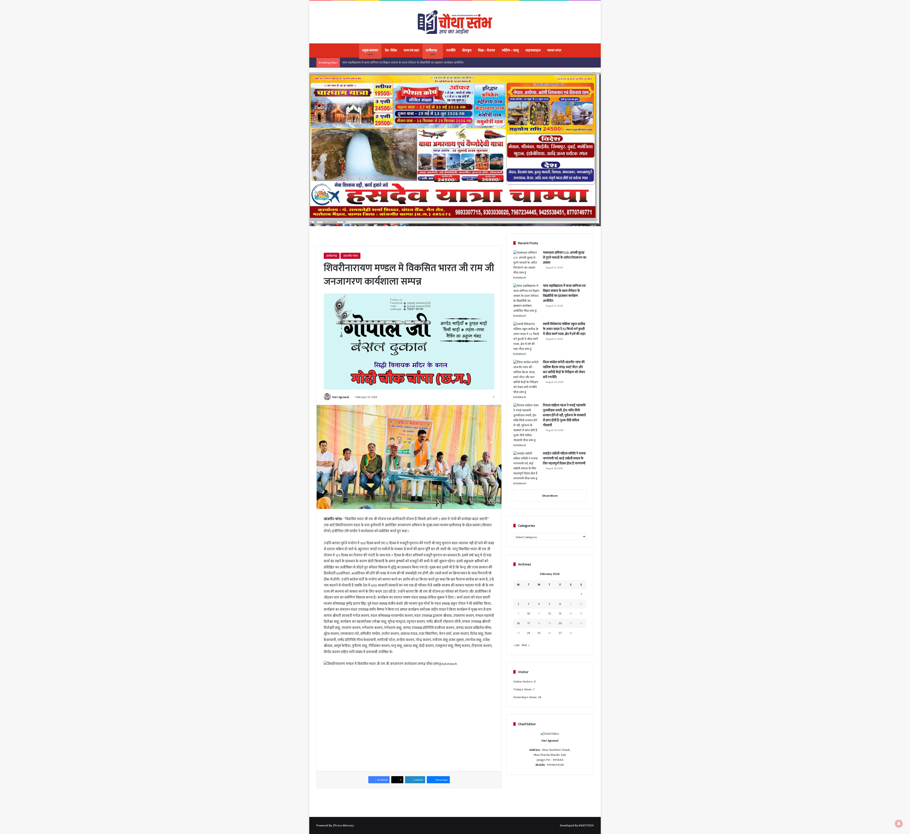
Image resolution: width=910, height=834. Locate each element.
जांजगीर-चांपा (350, 255)
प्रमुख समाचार (370, 50)
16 (518, 623)
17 (528, 623)
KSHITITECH (586, 825)
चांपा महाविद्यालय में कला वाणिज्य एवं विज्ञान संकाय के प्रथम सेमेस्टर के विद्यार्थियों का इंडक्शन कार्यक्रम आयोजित (564, 293)
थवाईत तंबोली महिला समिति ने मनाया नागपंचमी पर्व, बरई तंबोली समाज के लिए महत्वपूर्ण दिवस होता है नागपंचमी (564, 458)
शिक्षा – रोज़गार (486, 50)
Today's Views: (523, 689)
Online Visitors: (523, 681)
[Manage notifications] (899, 823)
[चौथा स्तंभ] (455, 22)
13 (560, 613)
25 (539, 633)
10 (528, 613)
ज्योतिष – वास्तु (510, 50)
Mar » (525, 645)
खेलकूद (466, 50)
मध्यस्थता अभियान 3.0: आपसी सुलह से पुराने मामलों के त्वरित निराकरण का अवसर (564, 257)
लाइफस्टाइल (533, 50)
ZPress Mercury (343, 825)
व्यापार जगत (554, 50)
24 (528, 633)
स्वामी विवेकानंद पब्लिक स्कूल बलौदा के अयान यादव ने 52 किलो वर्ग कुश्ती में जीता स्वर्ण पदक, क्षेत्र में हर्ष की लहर (403, 62)
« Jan (516, 645)
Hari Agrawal (340, 397)
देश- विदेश (391, 50)
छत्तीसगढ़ (431, 50)
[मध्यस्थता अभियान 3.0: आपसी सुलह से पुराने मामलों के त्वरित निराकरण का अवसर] (526, 265)
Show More (550, 495)
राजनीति (450, 50)
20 (560, 623)
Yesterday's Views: (525, 697)
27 (560, 633)
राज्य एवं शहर (411, 50)
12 (549, 613)
